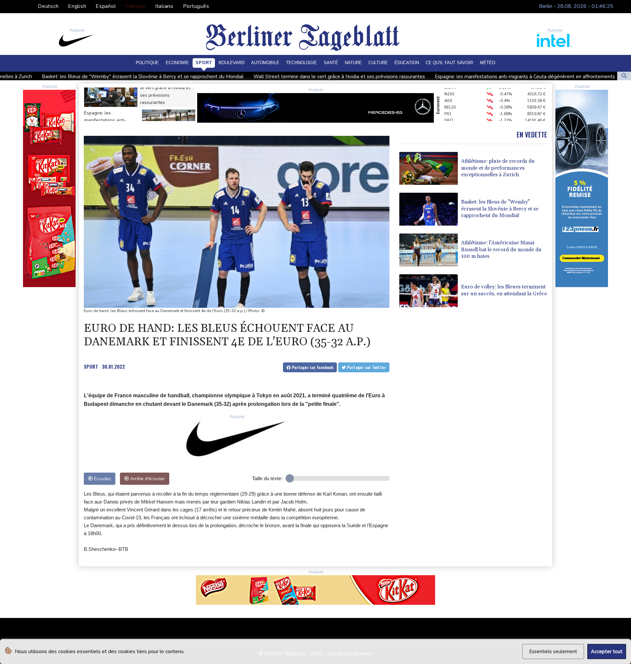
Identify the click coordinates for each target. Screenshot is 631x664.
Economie (177, 62)
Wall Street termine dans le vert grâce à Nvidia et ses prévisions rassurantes (244, 76)
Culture (378, 62)
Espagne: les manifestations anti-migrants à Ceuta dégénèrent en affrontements (430, 76)
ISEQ (448, 109)
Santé (331, 62)
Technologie (301, 62)
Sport (204, 62)
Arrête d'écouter (147, 478)
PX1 (448, 102)
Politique (147, 62)
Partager (312, 367)
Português (196, 6)
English (77, 6)
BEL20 (450, 96)
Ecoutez (102, 478)
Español (106, 6)
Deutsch (48, 6)
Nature (353, 62)
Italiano (164, 6)
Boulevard (232, 62)
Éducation (406, 62)
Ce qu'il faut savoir (449, 62)
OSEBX (450, 115)
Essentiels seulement (553, 651)
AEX (448, 89)
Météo (487, 62)
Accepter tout (606, 651)
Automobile (265, 62)
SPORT (91, 366)
